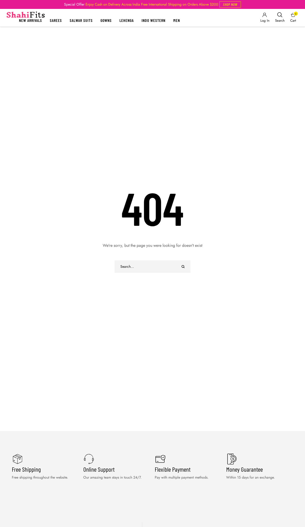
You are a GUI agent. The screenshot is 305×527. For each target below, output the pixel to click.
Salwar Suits (81, 20)
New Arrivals (30, 20)
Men (176, 20)
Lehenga (126, 20)
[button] (230, 4)
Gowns (106, 20)
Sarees (56, 20)
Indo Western (153, 20)
